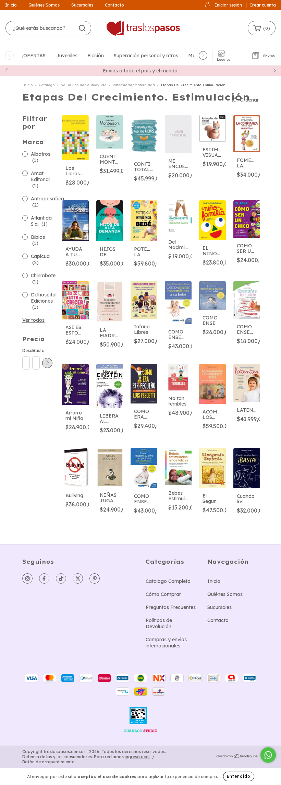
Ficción (95, 55)
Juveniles (67, 55)
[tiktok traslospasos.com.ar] (61, 578)
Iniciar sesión (228, 5)
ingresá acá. (137, 756)
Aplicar (47, 363)
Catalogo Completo (168, 581)
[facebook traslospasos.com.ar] (44, 578)
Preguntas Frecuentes (171, 607)
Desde (25, 350)
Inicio (11, 5)
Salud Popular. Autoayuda (84, 85)
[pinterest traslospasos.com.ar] (94, 578)
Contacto (114, 5)
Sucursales (82, 5)
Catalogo (46, 85)
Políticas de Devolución (159, 623)
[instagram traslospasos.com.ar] (27, 578)
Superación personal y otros (146, 55)
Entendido (239, 776)
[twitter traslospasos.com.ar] (78, 578)
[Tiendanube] (237, 757)
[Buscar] (82, 28)
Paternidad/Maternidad (134, 85)
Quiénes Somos (44, 5)
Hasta (35, 350)
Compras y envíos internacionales (166, 642)
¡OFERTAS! (34, 55)
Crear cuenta (262, 5)
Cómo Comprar (163, 594)
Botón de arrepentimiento (48, 761)
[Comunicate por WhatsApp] (268, 755)
